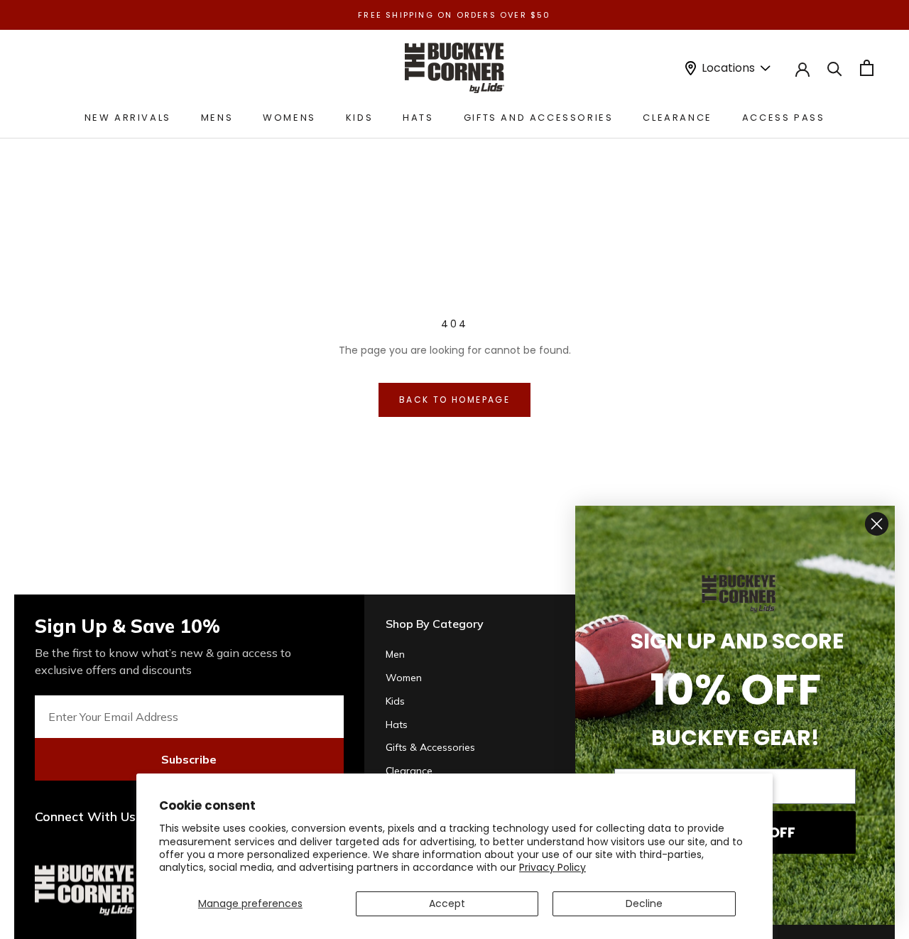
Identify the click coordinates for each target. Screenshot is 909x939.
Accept (447, 903)
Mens (217, 117)
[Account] (802, 68)
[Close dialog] (876, 523)
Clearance (677, 117)
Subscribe (189, 759)
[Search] (834, 67)
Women (404, 677)
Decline (644, 903)
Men (395, 654)
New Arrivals (128, 117)
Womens (289, 117)
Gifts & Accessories (430, 747)
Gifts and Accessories (539, 117)
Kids (359, 117)
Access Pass (783, 117)
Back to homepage (454, 399)
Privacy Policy (552, 867)
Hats (418, 117)
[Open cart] (866, 68)
